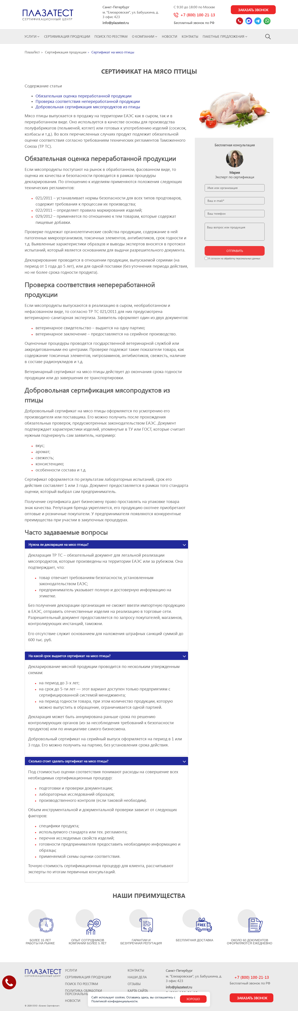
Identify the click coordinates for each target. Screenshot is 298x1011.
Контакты (190, 36)
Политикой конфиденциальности (114, 1001)
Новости (169, 36)
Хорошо (193, 999)
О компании (143, 36)
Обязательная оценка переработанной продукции (84, 96)
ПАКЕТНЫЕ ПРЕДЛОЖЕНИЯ (224, 36)
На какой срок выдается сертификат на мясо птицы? (70, 655)
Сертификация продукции (67, 36)
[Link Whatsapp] (267, 20)
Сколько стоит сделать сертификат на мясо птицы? (68, 761)
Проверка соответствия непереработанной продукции (88, 101)
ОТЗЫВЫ (134, 984)
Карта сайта (138, 990)
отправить (234, 251)
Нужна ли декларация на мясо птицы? (59, 544)
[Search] (268, 36)
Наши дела (137, 977)
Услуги (30, 36)
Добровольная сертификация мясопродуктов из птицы (88, 106)
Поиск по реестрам (110, 36)
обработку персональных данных (242, 258)
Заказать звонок (253, 9)
